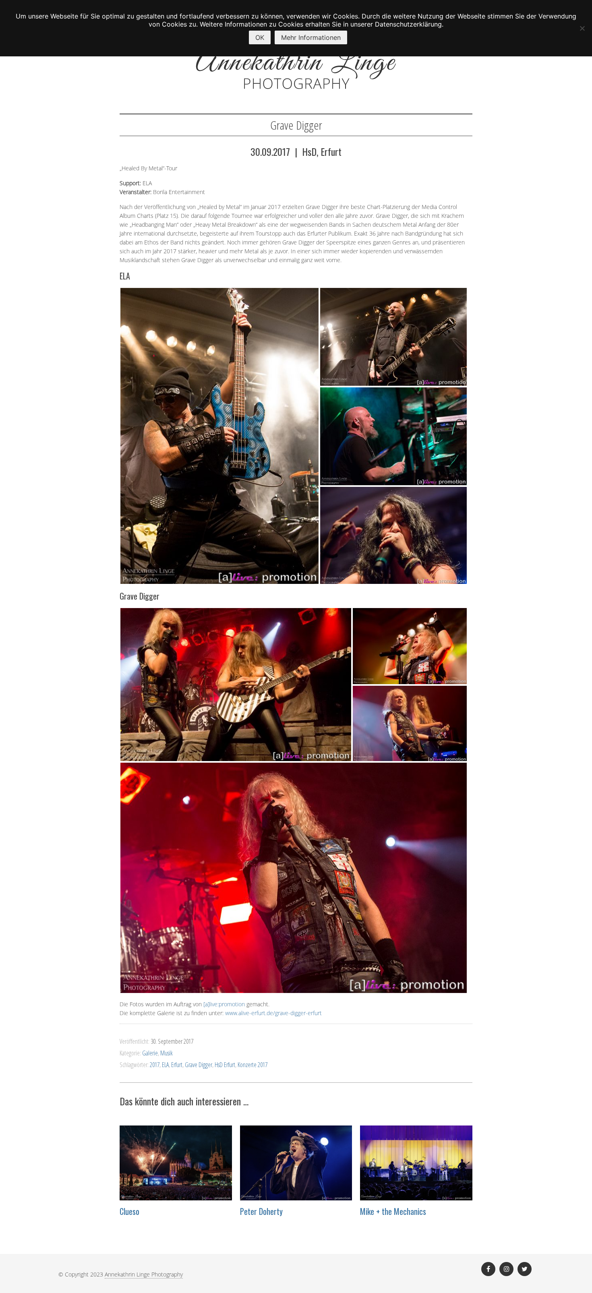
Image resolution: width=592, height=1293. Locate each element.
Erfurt (176, 1064)
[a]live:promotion (224, 1004)
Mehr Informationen (311, 37)
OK (259, 37)
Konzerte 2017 (252, 1064)
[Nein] (582, 28)
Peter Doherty (261, 1211)
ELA (165, 1064)
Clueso (129, 1211)
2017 (154, 1064)
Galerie (150, 1053)
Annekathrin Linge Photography (144, 1274)
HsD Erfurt (225, 1064)
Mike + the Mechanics (393, 1211)
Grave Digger (198, 1064)
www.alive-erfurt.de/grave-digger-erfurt (273, 1013)
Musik (166, 1053)
